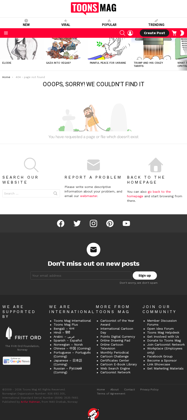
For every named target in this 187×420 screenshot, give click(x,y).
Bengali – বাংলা (64, 328)
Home (101, 389)
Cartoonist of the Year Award (117, 322)
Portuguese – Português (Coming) (72, 354)
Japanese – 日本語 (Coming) (68, 362)
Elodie (6, 62)
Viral (65, 25)
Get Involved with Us (163, 336)
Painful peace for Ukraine (108, 62)
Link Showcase (158, 364)
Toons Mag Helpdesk (163, 332)
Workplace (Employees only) (164, 350)
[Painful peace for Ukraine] (109, 49)
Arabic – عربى (64, 336)
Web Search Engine (115, 368)
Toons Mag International (72, 320)
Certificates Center (114, 360)
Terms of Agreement (111, 393)
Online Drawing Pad (115, 340)
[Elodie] (22, 49)
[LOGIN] (130, 33)
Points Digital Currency (117, 336)
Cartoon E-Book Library (118, 364)
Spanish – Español (68, 340)
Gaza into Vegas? (58, 62)
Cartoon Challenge (114, 356)
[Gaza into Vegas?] (66, 49)
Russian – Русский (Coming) (68, 370)
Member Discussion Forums (162, 322)
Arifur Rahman (30, 401)
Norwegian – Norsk (68, 344)
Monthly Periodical (114, 352)
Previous (2, 54)
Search (55, 194)
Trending (156, 25)
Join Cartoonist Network (166, 344)
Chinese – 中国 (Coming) (72, 348)
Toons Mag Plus (66, 324)
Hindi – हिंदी (62, 332)
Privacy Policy (149, 389)
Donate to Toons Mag (164, 340)
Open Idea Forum (160, 328)
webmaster (88, 196)
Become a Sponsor (162, 360)
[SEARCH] (122, 33)
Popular (109, 25)
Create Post (154, 33)
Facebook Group (160, 356)
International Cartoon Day (116, 330)
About (114, 389)
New (26, 25)
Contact (129, 389)
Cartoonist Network (115, 372)
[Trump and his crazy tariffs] (153, 49)
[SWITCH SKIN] (182, 33)
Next (184, 54)
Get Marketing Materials (165, 368)
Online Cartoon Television (111, 346)
